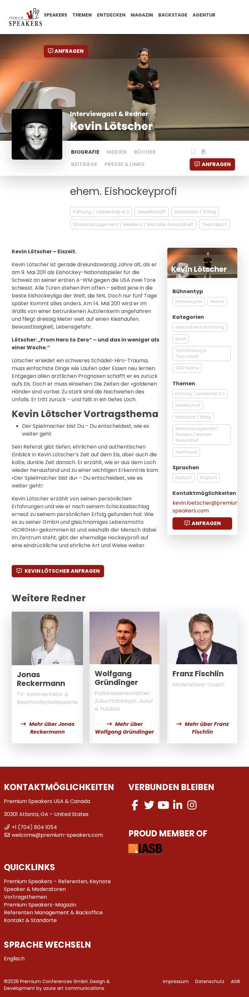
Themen (82, 14)
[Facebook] (134, 805)
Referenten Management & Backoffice (53, 912)
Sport (180, 339)
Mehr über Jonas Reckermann (52, 728)
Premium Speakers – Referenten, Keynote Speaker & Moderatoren (57, 885)
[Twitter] (149, 805)
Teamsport (214, 224)
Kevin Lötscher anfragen (62, 571)
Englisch (208, 477)
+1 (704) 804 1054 (34, 827)
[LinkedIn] (177, 805)
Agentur (204, 14)
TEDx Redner (187, 368)
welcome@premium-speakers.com (57, 835)
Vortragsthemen (25, 897)
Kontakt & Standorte (30, 920)
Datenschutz (209, 981)
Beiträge (84, 164)
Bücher (145, 152)
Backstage (172, 14)
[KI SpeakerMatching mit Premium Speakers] (97, 51)
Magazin (142, 14)
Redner (217, 301)
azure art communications (73, 988)
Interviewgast (188, 301)
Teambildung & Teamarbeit (191, 353)
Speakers (55, 14)
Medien (117, 152)
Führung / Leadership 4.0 (101, 212)
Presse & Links (124, 164)
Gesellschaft (151, 212)
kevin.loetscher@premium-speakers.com (207, 506)
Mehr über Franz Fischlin (207, 728)
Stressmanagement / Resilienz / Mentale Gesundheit (133, 224)
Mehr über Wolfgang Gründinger (124, 728)
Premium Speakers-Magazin (40, 904)
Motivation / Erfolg (195, 212)
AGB (235, 981)
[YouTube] (163, 805)
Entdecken (111, 14)
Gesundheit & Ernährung (199, 327)
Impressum (176, 981)
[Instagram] (191, 805)
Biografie (85, 152)
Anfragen (69, 51)
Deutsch (183, 477)
